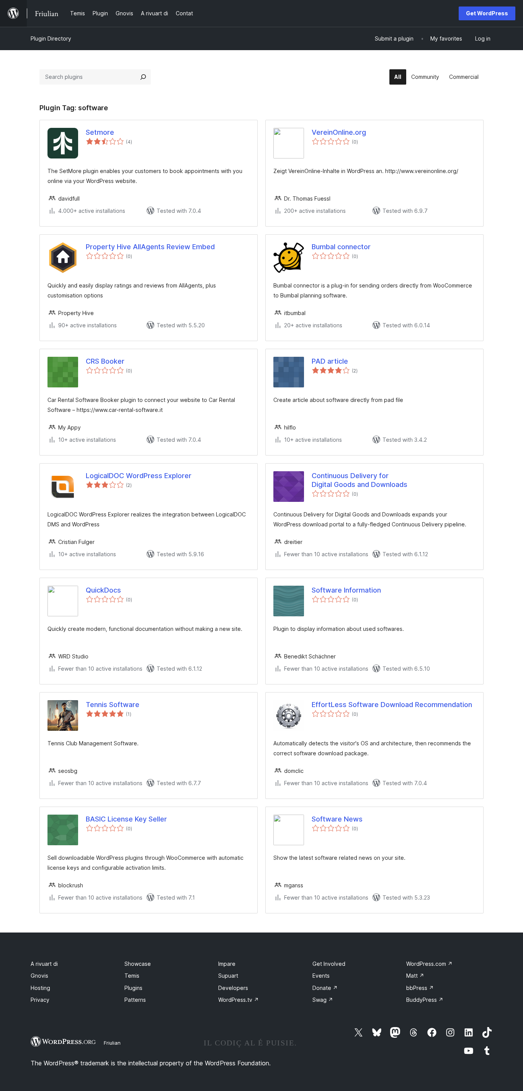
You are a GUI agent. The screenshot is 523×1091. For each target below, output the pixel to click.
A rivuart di (44, 963)
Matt (415, 975)
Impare (226, 963)
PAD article (330, 361)
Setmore (100, 132)
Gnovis (39, 975)
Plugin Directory (51, 38)
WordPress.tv (238, 999)
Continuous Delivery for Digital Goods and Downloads (359, 480)
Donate (325, 988)
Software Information (346, 590)
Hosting (40, 988)
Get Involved (328, 963)
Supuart (228, 975)
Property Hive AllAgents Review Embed (150, 247)
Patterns (135, 999)
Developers (233, 988)
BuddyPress (424, 999)
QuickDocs (103, 590)
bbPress (420, 988)
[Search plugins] (143, 77)
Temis (131, 975)
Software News (337, 819)
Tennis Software (112, 705)
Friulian (112, 1043)
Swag (322, 999)
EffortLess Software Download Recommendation (392, 705)
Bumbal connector (341, 247)
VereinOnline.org (339, 132)
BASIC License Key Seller (126, 819)
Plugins (133, 988)
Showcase (137, 963)
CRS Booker (105, 361)
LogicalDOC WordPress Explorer (138, 476)
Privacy (40, 999)
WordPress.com (429, 963)
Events (321, 975)
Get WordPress (487, 13)
